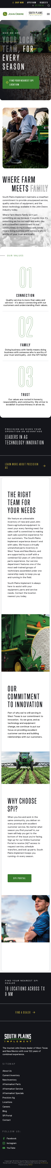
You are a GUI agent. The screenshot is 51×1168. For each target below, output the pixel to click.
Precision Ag (9, 1098)
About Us (7, 1071)
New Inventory (10, 1080)
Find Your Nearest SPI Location (21, 82)
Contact (7, 1120)
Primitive (44, 1163)
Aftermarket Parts (12, 1084)
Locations (7, 1102)
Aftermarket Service (13, 1089)
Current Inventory (11, 1075)
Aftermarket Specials (13, 1093)
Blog (5, 1111)
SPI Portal (19, 878)
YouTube (11, 1148)
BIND (30, 1165)
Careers (6, 1107)
